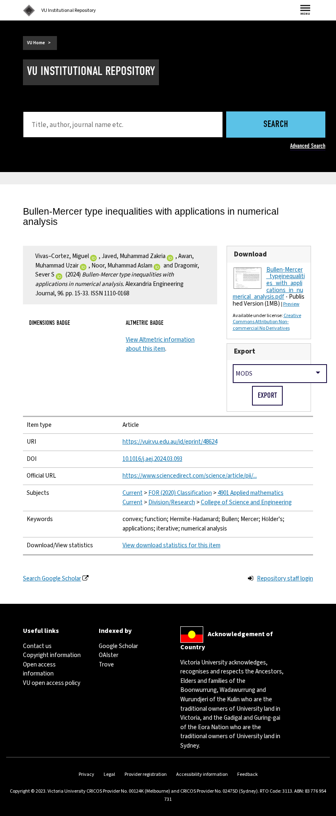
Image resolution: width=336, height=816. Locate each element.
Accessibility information (202, 774)
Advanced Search (307, 146)
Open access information (39, 669)
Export (244, 351)
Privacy (86, 774)
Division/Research (171, 502)
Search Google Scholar (52, 578)
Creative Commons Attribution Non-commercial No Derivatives (267, 322)
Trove (106, 664)
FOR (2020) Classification (180, 493)
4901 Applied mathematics (251, 493)
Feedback (247, 774)
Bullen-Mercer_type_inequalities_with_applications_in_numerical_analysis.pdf (269, 283)
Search (275, 124)
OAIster (108, 655)
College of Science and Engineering (246, 502)
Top (321, 810)
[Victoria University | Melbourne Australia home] (29, 11)
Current (133, 493)
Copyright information (52, 655)
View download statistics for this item (171, 545)
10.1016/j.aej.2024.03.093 (152, 459)
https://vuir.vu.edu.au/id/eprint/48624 (170, 441)
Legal (109, 774)
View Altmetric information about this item (160, 344)
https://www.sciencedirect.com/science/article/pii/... (190, 475)
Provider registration (146, 774)
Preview (291, 304)
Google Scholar (118, 646)
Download (250, 254)
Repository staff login (285, 578)
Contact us (37, 646)
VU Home (36, 43)
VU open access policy (51, 683)
